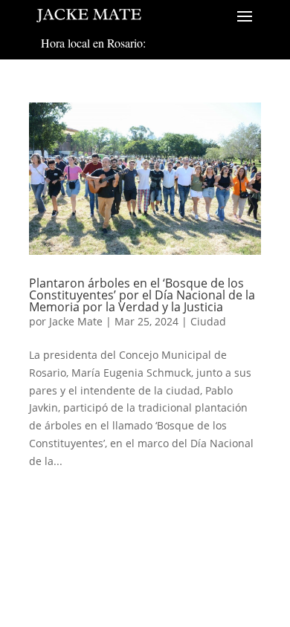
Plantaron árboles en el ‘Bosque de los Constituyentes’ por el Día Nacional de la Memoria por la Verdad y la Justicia (142, 295)
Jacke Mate (76, 321)
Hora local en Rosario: (93, 43)
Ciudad (208, 321)
